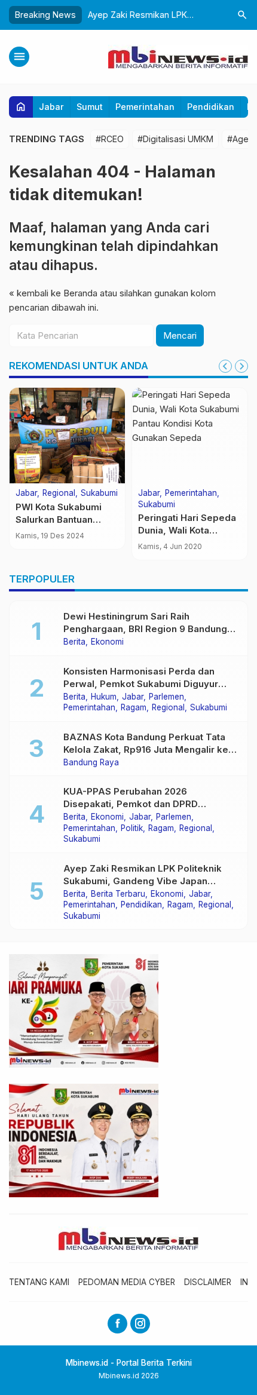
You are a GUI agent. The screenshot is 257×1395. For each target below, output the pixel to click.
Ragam (133, 708)
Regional (58, 493)
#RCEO (110, 139)
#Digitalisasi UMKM (175, 139)
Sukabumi (99, 493)
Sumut (90, 107)
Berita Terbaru (118, 894)
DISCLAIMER (207, 1282)
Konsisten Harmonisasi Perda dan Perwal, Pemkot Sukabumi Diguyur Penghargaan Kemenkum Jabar (140, 684)
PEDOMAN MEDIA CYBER (126, 1282)
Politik (132, 828)
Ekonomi (107, 642)
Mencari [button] (180, 335)
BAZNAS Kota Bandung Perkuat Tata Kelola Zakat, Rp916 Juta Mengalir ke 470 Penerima (145, 749)
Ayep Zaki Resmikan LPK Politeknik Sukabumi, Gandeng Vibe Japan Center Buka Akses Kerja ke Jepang (144, 881)
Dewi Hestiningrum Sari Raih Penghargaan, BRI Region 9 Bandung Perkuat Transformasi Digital (145, 629)
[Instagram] (140, 1323)
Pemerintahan (145, 107)
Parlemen (166, 697)
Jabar (51, 107)
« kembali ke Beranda (53, 293)
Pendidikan (210, 107)
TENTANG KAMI (39, 1282)
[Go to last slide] (225, 366)
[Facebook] (117, 1323)
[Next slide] (241, 366)
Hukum (104, 697)
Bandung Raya (91, 763)
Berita (74, 642)
